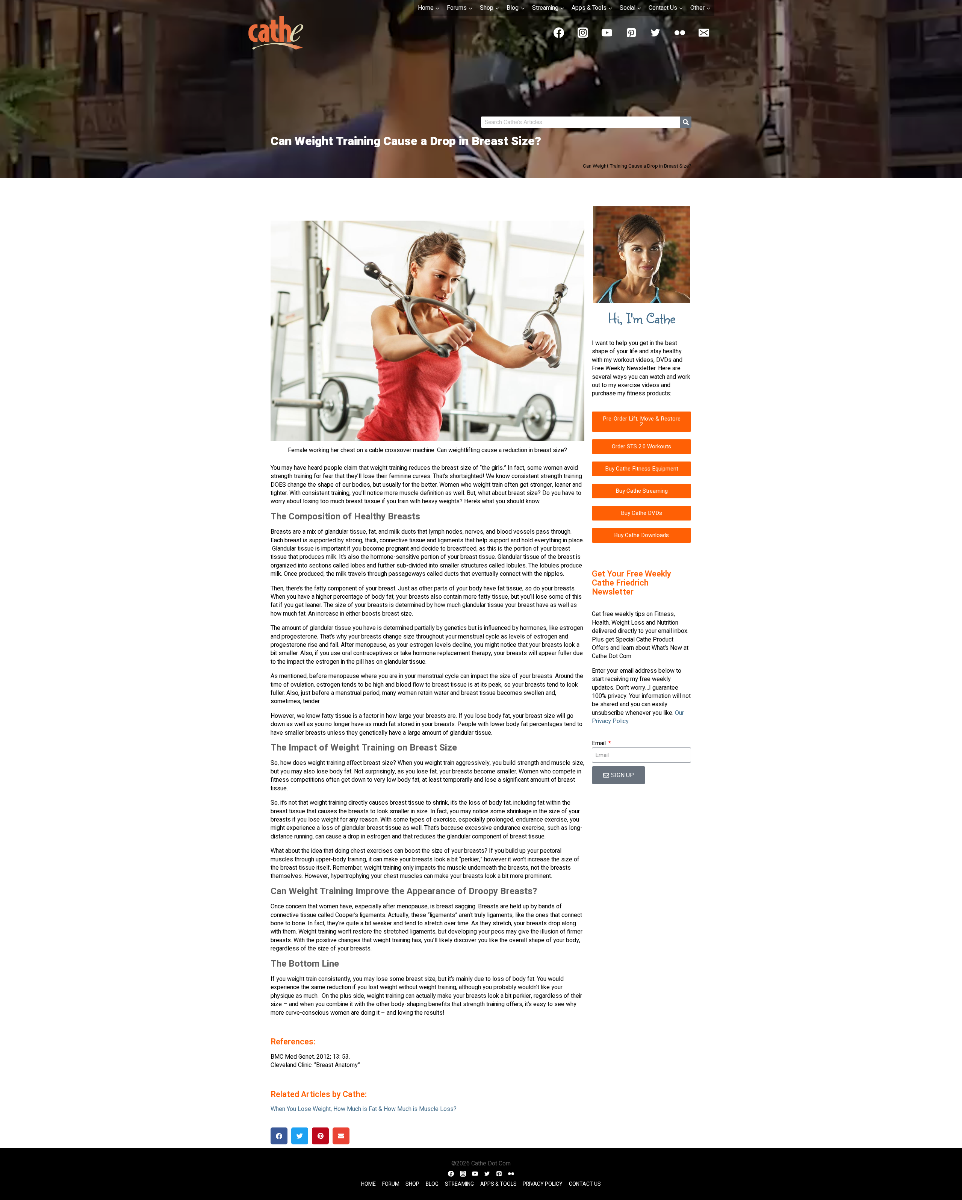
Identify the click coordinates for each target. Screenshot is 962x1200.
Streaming (459, 1184)
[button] (279, 1135)
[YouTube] (606, 32)
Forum (390, 1184)
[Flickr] (679, 32)
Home (368, 1184)
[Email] (703, 32)
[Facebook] (558, 32)
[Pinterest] (631, 32)
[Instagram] (582, 32)
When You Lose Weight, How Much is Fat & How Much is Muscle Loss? (364, 1109)
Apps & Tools (498, 1184)
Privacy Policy (543, 1184)
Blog (432, 1184)
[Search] (685, 122)
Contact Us (585, 1184)
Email (599, 743)
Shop (412, 1184)
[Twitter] (655, 32)
